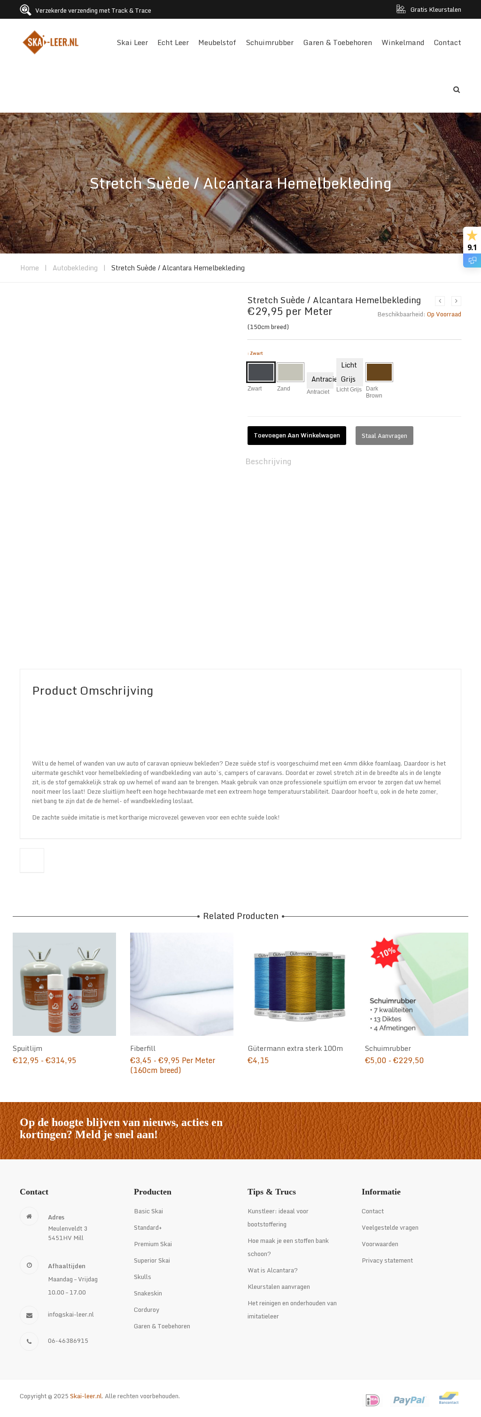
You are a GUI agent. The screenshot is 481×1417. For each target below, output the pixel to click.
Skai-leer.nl (86, 1396)
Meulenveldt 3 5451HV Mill (67, 1233)
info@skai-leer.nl (71, 1314)
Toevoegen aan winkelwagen (297, 435)
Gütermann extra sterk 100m (295, 1048)
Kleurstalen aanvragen (279, 1286)
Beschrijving (268, 461)
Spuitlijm (27, 1048)
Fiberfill (142, 1048)
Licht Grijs (349, 372)
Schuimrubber (388, 1048)
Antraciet (322, 379)
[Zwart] (261, 372)
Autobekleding (75, 267)
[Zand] (290, 372)
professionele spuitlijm (315, 782)
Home (29, 267)
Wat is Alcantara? (273, 1270)
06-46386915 (68, 1340)
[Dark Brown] (379, 372)
